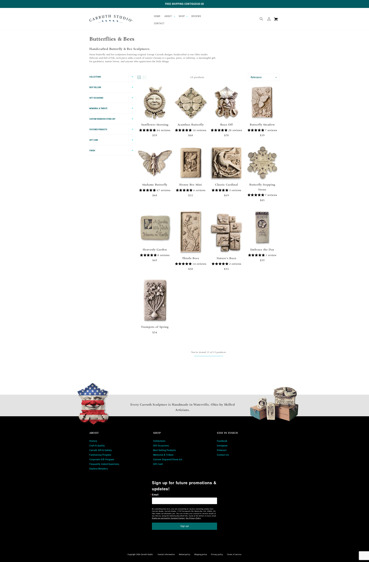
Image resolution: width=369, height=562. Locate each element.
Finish (92, 150)
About (168, 16)
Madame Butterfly (154, 184)
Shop (182, 16)
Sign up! (184, 526)
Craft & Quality (97, 445)
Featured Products (98, 129)
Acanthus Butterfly (191, 124)
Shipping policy (200, 554)
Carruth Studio (147, 554)
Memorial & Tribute (98, 108)
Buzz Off (226, 124)
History (93, 440)
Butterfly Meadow (262, 124)
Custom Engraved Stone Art (102, 119)
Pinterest (221, 450)
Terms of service (234, 554)
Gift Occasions (96, 98)
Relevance (256, 77)
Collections (95, 77)
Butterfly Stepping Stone (262, 187)
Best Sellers (95, 87)
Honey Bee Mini (190, 184)
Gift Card (93, 140)
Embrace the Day (262, 249)
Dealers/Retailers (98, 468)
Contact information (166, 554)
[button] (169, 16)
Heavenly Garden (155, 249)
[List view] (145, 77)
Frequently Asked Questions (104, 464)
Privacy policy (217, 554)
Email (155, 494)
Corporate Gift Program (101, 459)
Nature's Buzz (226, 258)
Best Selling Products (164, 450)
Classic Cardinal (226, 184)
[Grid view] (139, 77)
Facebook (222, 440)
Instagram (222, 445)
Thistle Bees (190, 258)
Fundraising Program (100, 454)
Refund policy (184, 554)
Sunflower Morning (154, 124)
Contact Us (223, 454)
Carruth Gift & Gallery (100, 450)
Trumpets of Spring (155, 327)
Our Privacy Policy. (193, 518)
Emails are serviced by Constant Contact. (168, 518)
